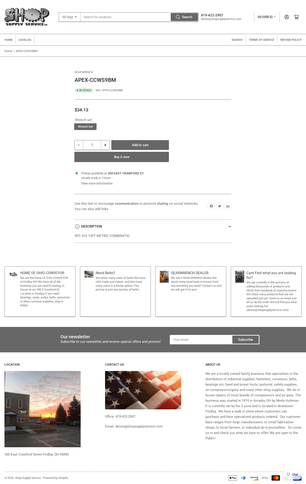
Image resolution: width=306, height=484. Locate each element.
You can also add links (91, 209)
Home (8, 39)
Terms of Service (261, 39)
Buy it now (121, 157)
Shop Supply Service (28, 478)
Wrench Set (85, 126)
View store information (97, 183)
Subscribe (245, 340)
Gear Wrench (84, 72)
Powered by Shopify (55, 478)
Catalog (25, 39)
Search (187, 17)
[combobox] (139, 17)
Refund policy (291, 39)
